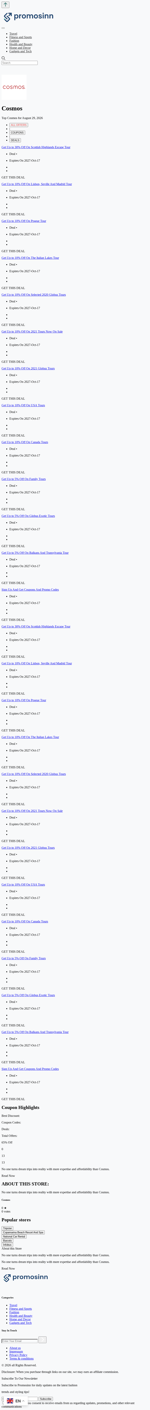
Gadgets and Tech (20, 51)
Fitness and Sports (20, 37)
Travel (13, 33)
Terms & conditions (21, 1358)
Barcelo (7, 1240)
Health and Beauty (20, 44)
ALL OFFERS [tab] (19, 125)
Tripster (7, 1228)
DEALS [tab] (15, 140)
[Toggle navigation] (3, 28)
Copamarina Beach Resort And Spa (23, 1232)
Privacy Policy (18, 1355)
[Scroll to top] (5, 5)
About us (15, 1348)
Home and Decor (20, 47)
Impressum (16, 1351)
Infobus (7, 1244)
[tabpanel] (75, 384)
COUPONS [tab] (17, 132)
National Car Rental (14, 1236)
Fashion (14, 40)
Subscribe (45, 1398)
